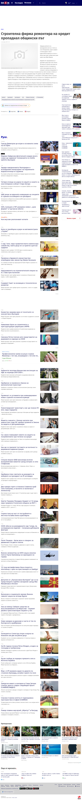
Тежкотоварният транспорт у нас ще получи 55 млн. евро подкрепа (20, 409)
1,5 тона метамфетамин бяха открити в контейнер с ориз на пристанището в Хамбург (19, 568)
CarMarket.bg (24, 785)
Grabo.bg (41, 785)
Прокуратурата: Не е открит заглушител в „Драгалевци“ (67, 203)
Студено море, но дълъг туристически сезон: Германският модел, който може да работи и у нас (71, 87)
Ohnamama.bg (35, 785)
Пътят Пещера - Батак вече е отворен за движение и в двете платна (17, 541)
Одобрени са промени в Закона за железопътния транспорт (15, 384)
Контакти (73, 784)
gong (65, 778)
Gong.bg (12, 785)
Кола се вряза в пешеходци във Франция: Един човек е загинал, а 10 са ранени (71, 126)
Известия (78, 786)
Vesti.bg (12, 786)
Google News (13, 111)
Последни (19, 3)
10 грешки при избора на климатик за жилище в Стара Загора (10, 756)
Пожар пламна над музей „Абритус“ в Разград (19, 710)
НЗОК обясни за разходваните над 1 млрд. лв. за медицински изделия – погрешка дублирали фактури (20, 528)
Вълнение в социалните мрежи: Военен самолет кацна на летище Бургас (17, 595)
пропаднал (17, 97)
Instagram (28, 111)
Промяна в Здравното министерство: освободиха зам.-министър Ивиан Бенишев (18, 259)
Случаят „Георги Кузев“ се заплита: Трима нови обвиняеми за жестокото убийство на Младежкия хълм (70, 194)
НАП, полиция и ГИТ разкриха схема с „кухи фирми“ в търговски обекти (18, 208)
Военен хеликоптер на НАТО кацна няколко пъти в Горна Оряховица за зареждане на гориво (18, 555)
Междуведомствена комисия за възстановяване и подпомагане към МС (18, 99)
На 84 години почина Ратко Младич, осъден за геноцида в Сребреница (19, 647)
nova (3, 779)
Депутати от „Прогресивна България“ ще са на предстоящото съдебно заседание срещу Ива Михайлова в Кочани (19, 582)
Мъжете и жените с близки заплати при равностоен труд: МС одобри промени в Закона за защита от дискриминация (20, 422)
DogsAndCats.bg (18, 785)
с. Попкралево (40, 97)
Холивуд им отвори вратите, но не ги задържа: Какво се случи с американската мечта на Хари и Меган (71, 173)
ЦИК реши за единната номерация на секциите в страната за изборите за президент (20, 195)
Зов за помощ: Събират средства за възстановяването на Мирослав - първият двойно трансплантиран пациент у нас (18, 609)
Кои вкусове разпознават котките (14, 219)
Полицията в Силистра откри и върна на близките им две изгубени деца (17, 634)
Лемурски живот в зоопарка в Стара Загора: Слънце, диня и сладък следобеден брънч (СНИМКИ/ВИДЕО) (18, 685)
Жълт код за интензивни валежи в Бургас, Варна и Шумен (66, 118)
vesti (44, 778)
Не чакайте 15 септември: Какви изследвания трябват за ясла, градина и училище (69, 98)
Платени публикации (67, 784)
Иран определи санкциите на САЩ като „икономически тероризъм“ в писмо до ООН (70, 136)
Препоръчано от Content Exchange (74, 762)
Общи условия (14, 797)
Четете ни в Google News (8, 791)
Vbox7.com (7, 785)
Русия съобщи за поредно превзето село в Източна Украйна (18, 659)
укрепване (10, 97)
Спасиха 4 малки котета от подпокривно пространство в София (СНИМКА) (17, 699)
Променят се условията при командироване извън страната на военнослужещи (19, 396)
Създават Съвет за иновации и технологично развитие (19, 284)
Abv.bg (2, 785)
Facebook (21, 111)
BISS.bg (30, 785)
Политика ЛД (71, 786)
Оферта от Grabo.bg (4, 351)
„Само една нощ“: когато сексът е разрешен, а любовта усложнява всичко (9, 739)
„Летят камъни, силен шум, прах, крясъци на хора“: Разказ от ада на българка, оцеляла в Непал (69, 184)
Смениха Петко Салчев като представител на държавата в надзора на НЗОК (19, 338)
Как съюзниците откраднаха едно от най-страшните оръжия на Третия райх (10, 775)
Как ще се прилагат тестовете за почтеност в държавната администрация (19, 448)
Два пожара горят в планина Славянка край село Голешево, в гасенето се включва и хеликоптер (18, 488)
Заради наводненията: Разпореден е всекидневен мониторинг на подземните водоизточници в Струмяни (17, 169)
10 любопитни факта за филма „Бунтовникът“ (50, 738)
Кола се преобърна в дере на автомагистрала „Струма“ (19, 230)
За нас (56, 784)
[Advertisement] (29, 124)
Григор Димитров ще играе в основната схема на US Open (19, 144)
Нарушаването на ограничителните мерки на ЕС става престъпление (19, 271)
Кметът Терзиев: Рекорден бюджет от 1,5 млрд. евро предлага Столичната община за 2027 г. (19, 502)
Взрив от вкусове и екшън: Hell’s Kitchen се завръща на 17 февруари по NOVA (30, 757)
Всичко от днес (71, 218)
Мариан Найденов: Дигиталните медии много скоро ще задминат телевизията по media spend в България (19, 158)
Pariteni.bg (3, 786)
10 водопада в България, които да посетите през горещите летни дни (30, 738)
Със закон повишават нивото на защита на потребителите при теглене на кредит (18, 436)
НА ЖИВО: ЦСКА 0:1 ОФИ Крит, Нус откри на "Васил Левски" (71, 774)
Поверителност (63, 786)
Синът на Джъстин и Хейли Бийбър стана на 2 (29, 774)
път (23, 97)
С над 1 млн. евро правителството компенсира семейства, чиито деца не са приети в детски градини (19, 246)
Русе (4, 137)
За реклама (60, 784)
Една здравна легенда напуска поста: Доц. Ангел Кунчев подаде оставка (68, 154)
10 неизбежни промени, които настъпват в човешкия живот (70, 738)
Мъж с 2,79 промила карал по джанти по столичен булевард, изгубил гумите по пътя (18, 672)
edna (24, 778)
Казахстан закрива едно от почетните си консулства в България (17, 313)
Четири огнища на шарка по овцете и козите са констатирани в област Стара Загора (20, 183)
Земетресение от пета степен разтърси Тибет (66, 211)
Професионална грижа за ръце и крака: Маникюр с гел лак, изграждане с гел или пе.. (20, 355)
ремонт (3, 97)
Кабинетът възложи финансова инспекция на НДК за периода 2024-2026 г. (19, 371)
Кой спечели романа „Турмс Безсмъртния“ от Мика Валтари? (70, 756)
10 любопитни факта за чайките (50, 755)
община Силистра (30, 97)
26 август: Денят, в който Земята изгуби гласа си (51, 774)
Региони (27, 3)
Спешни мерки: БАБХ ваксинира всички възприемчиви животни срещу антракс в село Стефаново (19, 462)
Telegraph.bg (22, 786)
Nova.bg (16, 786)
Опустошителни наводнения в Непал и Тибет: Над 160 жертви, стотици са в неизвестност (70, 108)
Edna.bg (7, 786)
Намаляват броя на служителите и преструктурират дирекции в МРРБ (15, 325)
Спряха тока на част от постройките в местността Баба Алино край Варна (16, 514)
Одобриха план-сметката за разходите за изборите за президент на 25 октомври (17, 475)
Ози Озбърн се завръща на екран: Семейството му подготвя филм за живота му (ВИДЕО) (70, 163)
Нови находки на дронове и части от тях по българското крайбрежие (18, 622)
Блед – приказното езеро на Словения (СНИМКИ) (67, 145)
